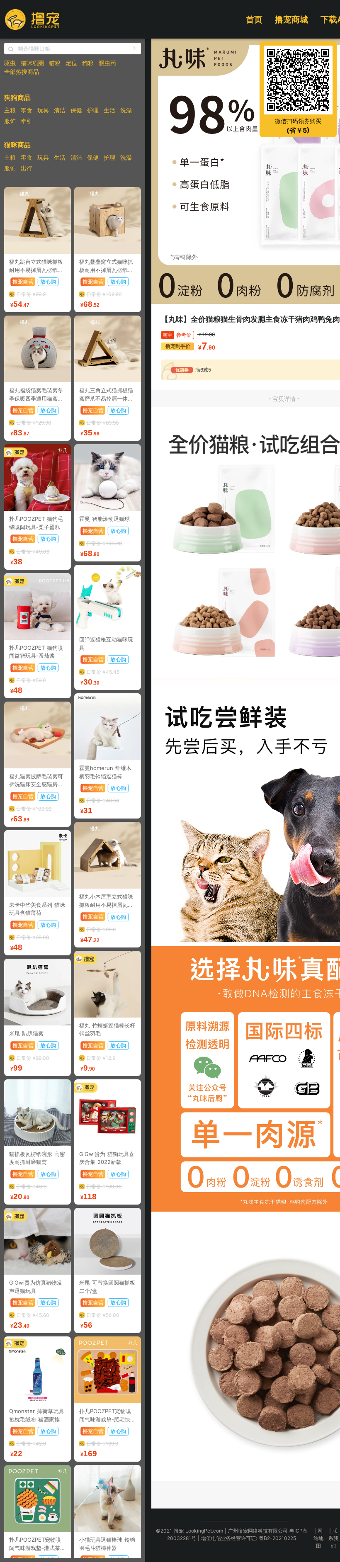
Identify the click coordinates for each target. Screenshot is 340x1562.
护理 (93, 110)
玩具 (43, 110)
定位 (71, 62)
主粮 (10, 110)
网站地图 (318, 1538)
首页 (254, 19)
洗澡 (126, 110)
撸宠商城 (291, 19)
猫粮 (55, 62)
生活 (109, 110)
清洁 (60, 110)
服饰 (10, 120)
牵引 (26, 120)
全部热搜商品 (21, 71)
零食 (26, 110)
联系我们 (333, 1538)
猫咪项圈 (32, 62)
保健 (76, 110)
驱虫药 (107, 62)
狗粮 (88, 62)
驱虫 (10, 62)
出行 (26, 168)
